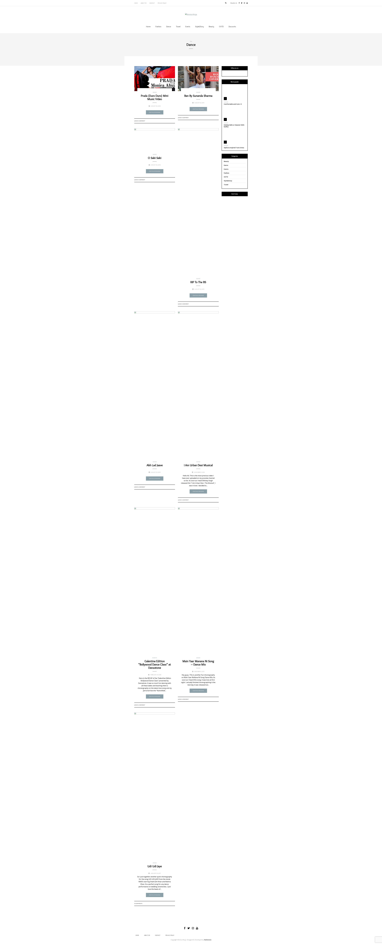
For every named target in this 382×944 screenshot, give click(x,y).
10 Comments (138, 903)
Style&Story (199, 27)
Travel (178, 27)
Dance (168, 27)
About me (144, 3)
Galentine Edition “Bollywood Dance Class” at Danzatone (154, 664)
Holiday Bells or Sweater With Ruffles (234, 126)
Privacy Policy (162, 3)
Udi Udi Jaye (154, 866)
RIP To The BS (198, 282)
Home (136, 3)
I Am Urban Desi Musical (198, 465)
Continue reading (154, 112)
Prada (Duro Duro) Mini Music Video (154, 97)
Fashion (158, 27)
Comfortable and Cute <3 (233, 104)
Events (187, 27)
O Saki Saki (154, 158)
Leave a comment (139, 121)
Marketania (207, 940)
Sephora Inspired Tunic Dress (234, 148)
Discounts (232, 27)
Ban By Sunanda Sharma (198, 96)
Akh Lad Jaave (155, 465)
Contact (152, 3)
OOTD (221, 27)
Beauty (211, 27)
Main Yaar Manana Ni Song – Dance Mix (198, 662)
